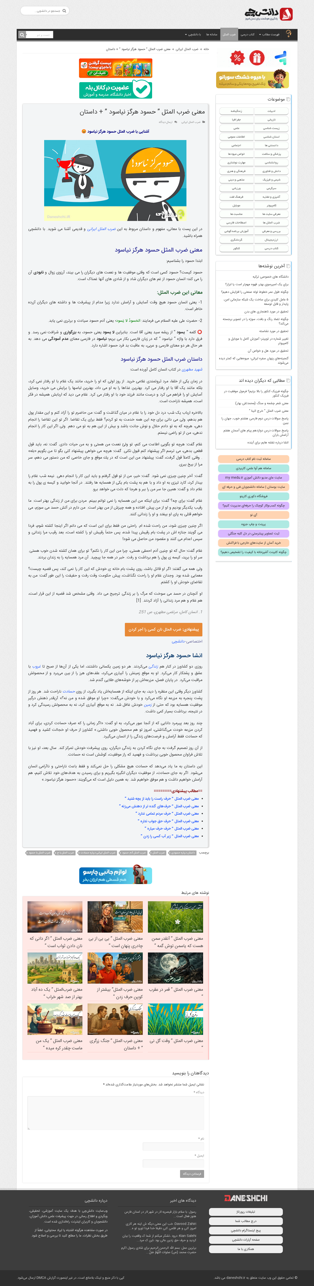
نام (201, 1139)
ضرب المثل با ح (65, 853)
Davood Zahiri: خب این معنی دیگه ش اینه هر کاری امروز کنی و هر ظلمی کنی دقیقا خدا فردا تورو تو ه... (161, 1226)
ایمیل (199, 1155)
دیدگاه (199, 1092)
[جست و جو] (22, 35)
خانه (206, 49)
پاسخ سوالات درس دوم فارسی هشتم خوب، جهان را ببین (255, 421)
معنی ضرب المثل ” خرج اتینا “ (268, 411)
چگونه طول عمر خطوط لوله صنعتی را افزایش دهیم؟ (254, 292)
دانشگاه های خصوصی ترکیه (270, 277)
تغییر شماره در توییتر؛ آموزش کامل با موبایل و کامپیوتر (258, 341)
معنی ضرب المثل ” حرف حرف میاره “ (171, 829)
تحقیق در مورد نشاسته (273, 331)
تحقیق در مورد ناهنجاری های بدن (266, 311)
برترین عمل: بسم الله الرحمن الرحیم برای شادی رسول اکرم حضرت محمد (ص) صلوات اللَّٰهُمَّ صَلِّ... (158, 1250)
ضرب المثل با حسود (39, 853)
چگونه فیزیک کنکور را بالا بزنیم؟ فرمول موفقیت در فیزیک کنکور (256, 394)
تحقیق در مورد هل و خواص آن (268, 351)
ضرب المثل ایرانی (187, 49)
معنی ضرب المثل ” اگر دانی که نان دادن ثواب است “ (56, 942)
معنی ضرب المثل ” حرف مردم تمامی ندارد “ (167, 814)
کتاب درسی (247, 34)
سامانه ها (211, 34)
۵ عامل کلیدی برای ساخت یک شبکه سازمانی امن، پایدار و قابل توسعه (255, 302)
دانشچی (178, 641)
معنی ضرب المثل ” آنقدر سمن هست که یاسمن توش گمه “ (177, 942)
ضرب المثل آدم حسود (134, 853)
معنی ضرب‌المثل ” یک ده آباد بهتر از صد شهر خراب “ (56, 993)
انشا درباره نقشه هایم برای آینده (268, 442)
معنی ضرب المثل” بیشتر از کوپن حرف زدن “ (120, 993)
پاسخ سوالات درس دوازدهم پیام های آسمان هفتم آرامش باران (255, 433)
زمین (148, 705)
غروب (36, 666)
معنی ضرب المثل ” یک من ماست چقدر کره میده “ (59, 1044)
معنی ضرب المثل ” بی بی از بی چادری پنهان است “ (116, 942)
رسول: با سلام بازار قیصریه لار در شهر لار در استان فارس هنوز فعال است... (160, 1214)
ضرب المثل (229, 34)
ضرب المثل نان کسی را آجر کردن (164, 629)
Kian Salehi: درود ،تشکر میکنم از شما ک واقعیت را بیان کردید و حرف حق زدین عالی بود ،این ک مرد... (159, 1238)
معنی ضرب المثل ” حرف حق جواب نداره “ (168, 821)
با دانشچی (194, 34)
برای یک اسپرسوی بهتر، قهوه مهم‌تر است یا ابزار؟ (256, 284)
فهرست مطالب (270, 34)
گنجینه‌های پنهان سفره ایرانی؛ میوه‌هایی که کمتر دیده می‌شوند (253, 361)
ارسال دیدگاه (165, 122)
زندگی (153, 666)
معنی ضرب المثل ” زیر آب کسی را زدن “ (170, 836)
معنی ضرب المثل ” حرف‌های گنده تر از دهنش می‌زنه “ (159, 806)
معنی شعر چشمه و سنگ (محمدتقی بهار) (261, 403)
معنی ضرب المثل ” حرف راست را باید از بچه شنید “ (162, 799)
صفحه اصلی (288, 34)
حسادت (69, 691)
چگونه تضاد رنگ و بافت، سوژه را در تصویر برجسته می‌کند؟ (255, 321)
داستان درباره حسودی (183, 853)
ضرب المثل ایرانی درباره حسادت (98, 853)
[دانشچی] (268, 15)
